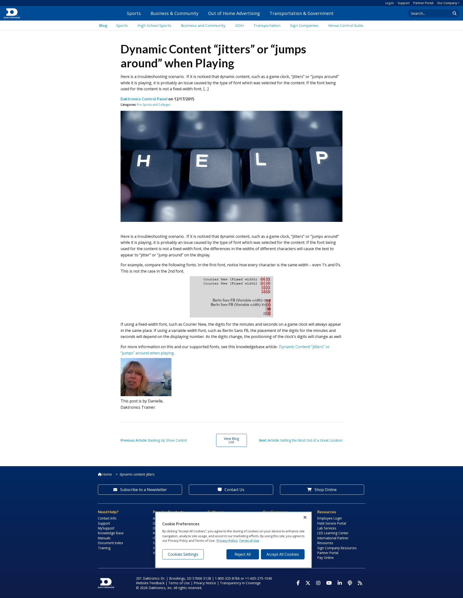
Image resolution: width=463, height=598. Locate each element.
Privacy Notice (205, 583)
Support (403, 3)
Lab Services (326, 528)
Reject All (243, 554)
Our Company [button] (447, 3)
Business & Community (174, 13)
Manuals (104, 538)
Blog (103, 25)
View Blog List (231, 440)
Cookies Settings (183, 554)
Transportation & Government (302, 13)
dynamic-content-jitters (137, 474)
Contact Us (234, 489)
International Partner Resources (332, 540)
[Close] (305, 517)
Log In (389, 3)
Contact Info (107, 518)
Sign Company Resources (337, 548)
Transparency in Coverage (240, 583)
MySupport (106, 528)
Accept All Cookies (282, 554)
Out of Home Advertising (234, 13)
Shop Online (325, 489)
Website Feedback (150, 583)
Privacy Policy (227, 541)
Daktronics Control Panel (144, 99)
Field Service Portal (331, 523)
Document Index (110, 543)
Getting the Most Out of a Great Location (300, 440)
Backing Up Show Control (154, 440)
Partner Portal (423, 3)
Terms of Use (179, 583)
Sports (134, 13)
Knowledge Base (111, 533)
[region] (233, 540)
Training (104, 548)
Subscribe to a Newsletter (143, 489)
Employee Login (329, 518)
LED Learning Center (332, 533)
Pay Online (325, 557)
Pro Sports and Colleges (153, 105)
